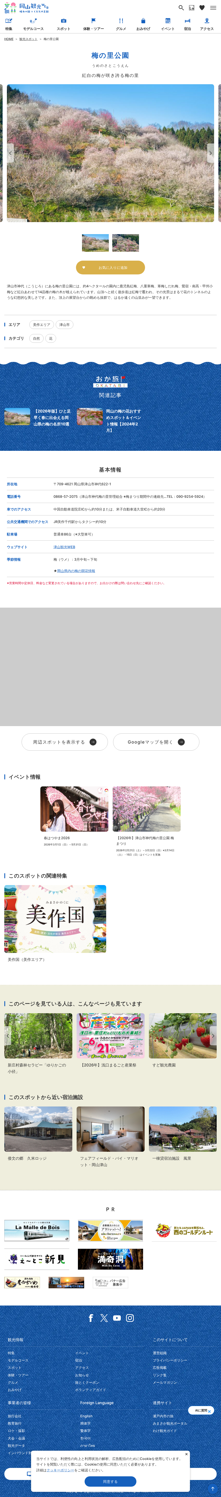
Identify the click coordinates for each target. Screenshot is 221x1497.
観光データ (16, 1445)
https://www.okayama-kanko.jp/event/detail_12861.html (147, 821)
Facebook (91, 1318)
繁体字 (85, 1431)
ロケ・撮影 (16, 1431)
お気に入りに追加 (113, 267)
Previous (9, 153)
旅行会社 (15, 1416)
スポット (64, 28)
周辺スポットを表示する (59, 742)
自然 (36, 338)
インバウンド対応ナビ (25, 1453)
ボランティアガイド (90, 1390)
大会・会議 (16, 1438)
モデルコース (33, 28)
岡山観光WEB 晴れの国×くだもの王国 (26, 8)
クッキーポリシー (60, 1470)
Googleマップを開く (151, 742)
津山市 (64, 324)
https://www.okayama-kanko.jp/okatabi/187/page (38, 421)
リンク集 (160, 1375)
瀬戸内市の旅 (163, 1416)
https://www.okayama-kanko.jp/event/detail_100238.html (111, 1040)
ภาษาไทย (87, 1445)
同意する (110, 1481)
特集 (8, 28)
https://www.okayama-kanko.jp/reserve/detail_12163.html (183, 1134)
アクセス (207, 28)
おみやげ (143, 28)
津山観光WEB (64, 547)
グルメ (121, 28)
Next (211, 153)
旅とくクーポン (87, 1382)
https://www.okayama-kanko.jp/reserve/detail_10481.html (38, 1134)
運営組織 (160, 1353)
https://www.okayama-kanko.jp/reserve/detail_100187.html (111, 1137)
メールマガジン (165, 1382)
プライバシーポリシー (170, 1360)
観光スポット (28, 39)
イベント (168, 28)
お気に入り (202, 8)
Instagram (130, 1318)
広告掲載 (160, 1367)
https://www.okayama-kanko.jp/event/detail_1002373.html (74, 816)
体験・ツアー (93, 28)
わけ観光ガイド (165, 1431)
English (86, 1416)
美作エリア (41, 324)
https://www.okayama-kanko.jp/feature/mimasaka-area (55, 924)
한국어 (85, 1438)
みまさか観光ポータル (170, 1423)
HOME (8, 39)
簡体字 (85, 1423)
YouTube (117, 1318)
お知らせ (82, 1375)
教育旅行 (15, 1423)
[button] (209, 1410)
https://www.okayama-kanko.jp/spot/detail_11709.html (38, 1044)
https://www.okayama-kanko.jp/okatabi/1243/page (110, 421)
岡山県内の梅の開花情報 (76, 571)
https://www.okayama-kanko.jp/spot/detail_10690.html (183, 1040)
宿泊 (187, 28)
